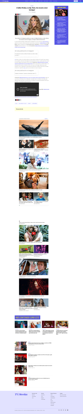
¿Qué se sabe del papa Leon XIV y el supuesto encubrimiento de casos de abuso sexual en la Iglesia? (48, 332)
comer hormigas (34, 103)
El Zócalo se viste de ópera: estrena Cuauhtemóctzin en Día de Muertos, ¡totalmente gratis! (20, 331)
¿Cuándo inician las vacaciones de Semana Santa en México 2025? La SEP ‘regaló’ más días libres (62, 332)
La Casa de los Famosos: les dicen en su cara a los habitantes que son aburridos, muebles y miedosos (39, 379)
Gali (15, 59)
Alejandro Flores (33, 367)
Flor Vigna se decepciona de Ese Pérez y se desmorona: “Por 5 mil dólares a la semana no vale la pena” (62, 36)
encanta (29, 103)
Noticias (16, 329)
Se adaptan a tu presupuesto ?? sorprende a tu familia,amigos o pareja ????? (25, 73)
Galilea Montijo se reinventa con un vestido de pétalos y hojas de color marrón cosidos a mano (40, 366)
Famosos (29, 353)
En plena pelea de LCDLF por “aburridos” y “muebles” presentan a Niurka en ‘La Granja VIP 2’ (61, 18)
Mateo (16, 103)
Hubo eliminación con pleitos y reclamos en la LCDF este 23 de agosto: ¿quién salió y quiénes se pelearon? (40, 355)
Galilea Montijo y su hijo (22, 103)
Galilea (24, 67)
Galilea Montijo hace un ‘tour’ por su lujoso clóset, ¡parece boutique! (32, 77)
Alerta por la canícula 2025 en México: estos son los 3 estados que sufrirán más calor (34, 331)
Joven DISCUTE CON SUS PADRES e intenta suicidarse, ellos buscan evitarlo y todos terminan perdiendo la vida (61, 24)
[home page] (5, 1)
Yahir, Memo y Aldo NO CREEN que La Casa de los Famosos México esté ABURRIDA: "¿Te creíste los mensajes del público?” (61, 30)
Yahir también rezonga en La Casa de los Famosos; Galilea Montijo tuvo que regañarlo (61, 41)
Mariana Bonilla (19, 109)
